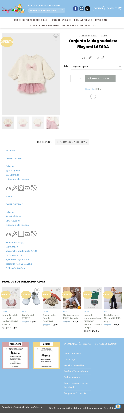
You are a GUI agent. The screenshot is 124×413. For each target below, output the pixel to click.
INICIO (17, 20)
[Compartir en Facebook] (93, 96)
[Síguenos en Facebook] (75, 8)
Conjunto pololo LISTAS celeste (71, 317)
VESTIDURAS (67, 26)
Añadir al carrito (100, 78)
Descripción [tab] (44, 142)
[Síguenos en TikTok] (87, 8)
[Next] (122, 312)
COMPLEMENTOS (85, 26)
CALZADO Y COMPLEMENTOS (43, 26)
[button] (99, 8)
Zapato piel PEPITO (28, 317)
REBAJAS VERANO (83, 20)
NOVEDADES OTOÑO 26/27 (35, 20)
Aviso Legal (70, 359)
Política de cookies (74, 365)
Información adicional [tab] (72, 142)
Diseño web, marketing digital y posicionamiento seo (75, 408)
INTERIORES (101, 20)
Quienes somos (72, 377)
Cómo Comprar (72, 353)
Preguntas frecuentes (75, 393)
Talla (66, 66)
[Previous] (2, 312)
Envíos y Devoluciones (76, 371)
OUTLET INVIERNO (61, 20)
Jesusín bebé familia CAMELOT (49, 318)
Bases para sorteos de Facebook (76, 385)
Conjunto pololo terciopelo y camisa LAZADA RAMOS (10, 320)
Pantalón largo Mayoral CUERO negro (112, 318)
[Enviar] (62, 10)
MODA (104, 36)
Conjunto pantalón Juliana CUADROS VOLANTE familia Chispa (93, 321)
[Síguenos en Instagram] (81, 8)
